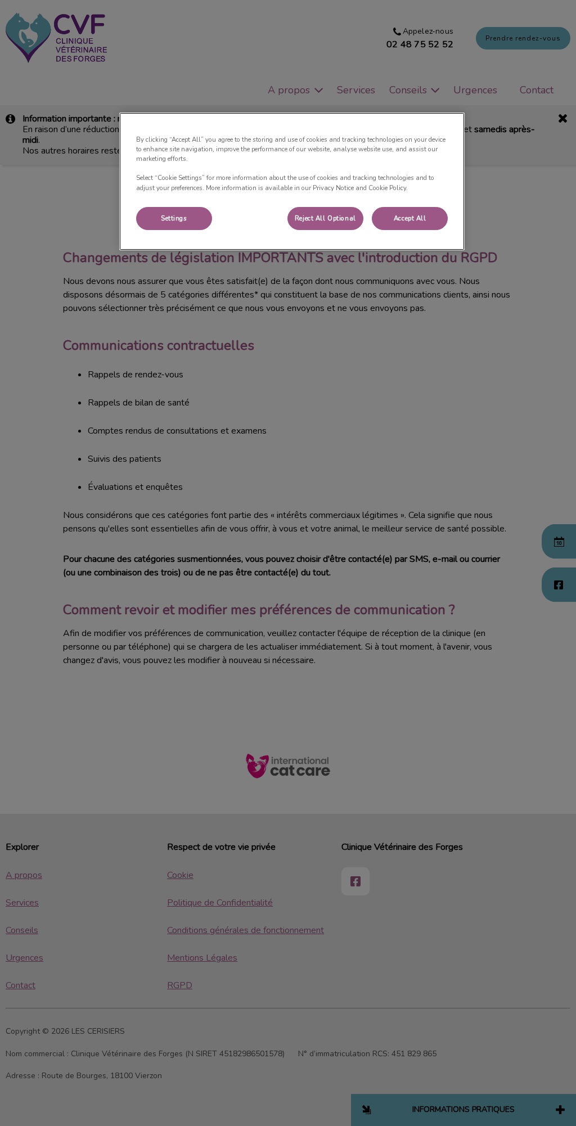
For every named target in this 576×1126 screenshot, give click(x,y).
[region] (292, 181)
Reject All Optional (325, 218)
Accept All (410, 218)
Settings (174, 218)
